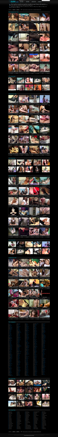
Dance (17, 344)
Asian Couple (11, 5)
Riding (34, 367)
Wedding (43, 367)
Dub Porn (20, 90)
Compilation (17, 332)
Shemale (34, 375)
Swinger (42, 343)
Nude (33, 335)
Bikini (8, 350)
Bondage (9, 358)
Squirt (42, 334)
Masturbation (34, 323)
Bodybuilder (9, 357)
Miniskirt (34, 328)
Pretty (33, 357)
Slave (42, 326)
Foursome (26, 326)
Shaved (34, 373)
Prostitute (34, 360)
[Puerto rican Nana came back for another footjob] (45, 194)
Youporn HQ (29, 172)
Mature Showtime (36, 428)
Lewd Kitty (35, 425)
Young (42, 374)
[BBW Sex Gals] (45, 20)
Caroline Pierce (28, 6)
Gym (25, 340)
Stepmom (43, 335)
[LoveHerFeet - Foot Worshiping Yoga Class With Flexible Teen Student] (34, 184)
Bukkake (9, 365)
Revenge (34, 366)
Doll (16, 352)
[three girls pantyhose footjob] (34, 296)
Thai (42, 348)
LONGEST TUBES (34, 1)
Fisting (17, 372)
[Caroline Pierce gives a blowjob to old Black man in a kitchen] (24, 112)
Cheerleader (9, 375)
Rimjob (34, 368)
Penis (33, 348)
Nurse (34, 336)
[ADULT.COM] (13, 3)
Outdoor (34, 344)
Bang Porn (12, 90)
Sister (42, 324)
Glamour (26, 335)
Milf (33, 327)
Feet (16, 366)
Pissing (34, 352)
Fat (16, 365)
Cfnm (8, 373)
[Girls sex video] (45, 296)
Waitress (43, 365)
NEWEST (14, 9)
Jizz (25, 359)
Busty (8, 367)
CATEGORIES (39, 1)
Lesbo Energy (35, 421)
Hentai (25, 344)
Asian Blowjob (40, 4)
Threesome (43, 349)
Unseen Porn (45, 165)
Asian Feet (35, 4)
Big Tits (9, 349)
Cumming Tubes (27, 421)
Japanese (26, 356)
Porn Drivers (20, 165)
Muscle (34, 332)
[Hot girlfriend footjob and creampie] (34, 112)
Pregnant (34, 356)
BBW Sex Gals (20, 83)
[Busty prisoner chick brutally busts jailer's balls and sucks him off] (13, 184)
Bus (8, 366)
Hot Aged (35, 416)
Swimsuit (43, 342)
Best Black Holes (19, 421)
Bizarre (9, 352)
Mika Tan (19, 7)
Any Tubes (12, 247)
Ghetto (25, 333)
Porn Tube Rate (46, 247)
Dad (16, 343)
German (26, 332)
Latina (25, 366)
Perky (33, 349)
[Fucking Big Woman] (45, 184)
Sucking (42, 340)
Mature (34, 324)
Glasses (26, 336)
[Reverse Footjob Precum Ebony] (24, 153)
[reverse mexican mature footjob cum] (13, 30)
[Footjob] (34, 71)
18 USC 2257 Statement (26, 435)
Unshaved (43, 360)
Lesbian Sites (35, 420)
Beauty (9, 344)
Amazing (9, 328)
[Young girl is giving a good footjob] (24, 194)
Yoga (42, 373)
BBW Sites (27, 420)
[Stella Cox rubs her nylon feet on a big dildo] (34, 20)
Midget (34, 326)
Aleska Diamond (14, 6)
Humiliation (26, 349)
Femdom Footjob (21, 4)
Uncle (42, 357)
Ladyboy (26, 364)
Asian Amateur (16, 5)
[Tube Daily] (45, 266)
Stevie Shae (15, 7)
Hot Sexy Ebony (27, 414)
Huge (25, 348)
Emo (16, 356)
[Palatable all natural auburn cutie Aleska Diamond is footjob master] (13, 20)
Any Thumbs (45, 172)
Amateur (9, 327)
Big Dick (9, 348)
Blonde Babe (30, 5)
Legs (25, 368)
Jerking (25, 358)
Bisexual (9, 351)
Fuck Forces (12, 165)
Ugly (42, 356)
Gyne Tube (29, 247)
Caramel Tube (44, 428)
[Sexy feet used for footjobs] (24, 184)
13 (37, 9)
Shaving (34, 374)
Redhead (34, 364)
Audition (9, 335)
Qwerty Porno (12, 83)
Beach (9, 343)
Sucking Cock (21, 5)
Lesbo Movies (35, 422)
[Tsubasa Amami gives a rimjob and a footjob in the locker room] (24, 102)
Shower (42, 323)
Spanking (43, 331)
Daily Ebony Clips (19, 423)
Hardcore (26, 343)
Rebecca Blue (45, 6)
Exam (17, 359)
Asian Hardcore (12, 4)
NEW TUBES (27, 1)
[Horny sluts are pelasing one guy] (13, 286)
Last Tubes (37, 90)
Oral (33, 340)
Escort (17, 358)
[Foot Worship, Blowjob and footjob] (13, 194)
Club (17, 328)
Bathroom (9, 340)
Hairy (25, 341)
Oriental (34, 343)
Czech (17, 342)
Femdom (17, 367)
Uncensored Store (37, 165)
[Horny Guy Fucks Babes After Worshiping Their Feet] (13, 153)
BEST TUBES (21, 1)
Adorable (9, 325)
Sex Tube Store (29, 254)
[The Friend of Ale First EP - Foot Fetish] (34, 286)
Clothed (17, 327)
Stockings (43, 336)
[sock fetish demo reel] (13, 296)
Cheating (9, 374)
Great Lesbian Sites (36, 415)
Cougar (17, 334)
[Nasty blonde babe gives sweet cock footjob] (13, 71)
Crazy (17, 336)
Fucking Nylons (35, 412)
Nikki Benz (40, 6)
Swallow (42, 341)
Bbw (8, 341)
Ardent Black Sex (19, 420)
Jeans (25, 357)
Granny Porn (35, 414)
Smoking (43, 328)
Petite (33, 350)
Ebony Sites (27, 413)
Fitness (17, 373)
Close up (17, 326)
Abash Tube (37, 172)
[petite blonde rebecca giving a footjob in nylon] (24, 20)
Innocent (26, 352)
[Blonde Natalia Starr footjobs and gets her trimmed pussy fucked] (45, 30)
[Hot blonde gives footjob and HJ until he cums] (24, 286)
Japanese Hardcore (45, 4)
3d (8, 323)
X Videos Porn (44, 421)
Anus (8, 331)
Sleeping (43, 327)
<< (23, 9)
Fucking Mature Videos (28, 428)
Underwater (43, 358)
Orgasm (34, 341)
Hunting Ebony (27, 416)
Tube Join (37, 83)
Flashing (17, 374)
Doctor (17, 350)
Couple (17, 335)
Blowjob (9, 356)
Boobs (9, 359)
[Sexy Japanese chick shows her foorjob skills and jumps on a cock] (24, 30)
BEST (10, 9)
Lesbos (35, 424)
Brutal (8, 364)
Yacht (42, 372)
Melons (34, 325)
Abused (9, 324)
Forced (25, 325)
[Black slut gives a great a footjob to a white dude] (34, 102)
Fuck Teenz (35, 413)
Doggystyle (17, 351)
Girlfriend (26, 334)
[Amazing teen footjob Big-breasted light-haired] (45, 112)
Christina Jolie (23, 6)
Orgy (33, 342)
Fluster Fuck (29, 90)
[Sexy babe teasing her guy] (34, 276)
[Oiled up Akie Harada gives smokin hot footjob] (34, 194)
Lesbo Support (35, 423)
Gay (25, 331)
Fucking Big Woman (28, 425)
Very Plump (43, 416)
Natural (34, 333)
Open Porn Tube (44, 424)
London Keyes (36, 6)
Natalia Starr (18, 6)
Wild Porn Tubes (12, 172)
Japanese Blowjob (26, 5)
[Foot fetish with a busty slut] (34, 153)
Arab (8, 332)
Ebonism (18, 425)
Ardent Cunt (45, 83)
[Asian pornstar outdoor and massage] (24, 276)
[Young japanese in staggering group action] (13, 266)
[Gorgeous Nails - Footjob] (45, 204)
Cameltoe (9, 368)
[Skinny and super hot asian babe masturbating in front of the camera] (45, 71)
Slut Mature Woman (44, 415)
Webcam (43, 366)
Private (34, 358)
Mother (34, 331)
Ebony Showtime (27, 412)
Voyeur (42, 364)
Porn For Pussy (44, 420)
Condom (17, 333)
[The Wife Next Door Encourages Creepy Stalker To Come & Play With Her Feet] (13, 204)
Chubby (17, 323)
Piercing (34, 351)
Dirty (16, 349)
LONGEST (18, 9)
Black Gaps (18, 422)
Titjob (42, 351)
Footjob (26, 324)
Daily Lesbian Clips (28, 422)
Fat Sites (27, 424)
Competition (17, 331)
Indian (25, 351)
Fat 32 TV (27, 423)
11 (34, 9)
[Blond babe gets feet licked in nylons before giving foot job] (13, 276)
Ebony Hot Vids (19, 428)
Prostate (34, 359)
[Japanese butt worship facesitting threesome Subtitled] (24, 204)
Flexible (17, 375)
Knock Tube (37, 247)
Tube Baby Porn (46, 254)
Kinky (25, 360)
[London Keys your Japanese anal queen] (24, 296)
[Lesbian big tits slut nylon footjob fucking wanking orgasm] (45, 153)
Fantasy (17, 364)
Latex (25, 365)
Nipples (34, 334)
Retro (33, 365)
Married (26, 374)
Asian (8, 333)
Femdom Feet (16, 4)
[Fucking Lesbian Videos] (45, 102)
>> (40, 9)
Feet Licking (31, 4)
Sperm (42, 332)
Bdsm (8, 342)
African (9, 326)
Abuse (30, 435)
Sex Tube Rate (20, 254)
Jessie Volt (32, 6)
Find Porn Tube (44, 423)
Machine (26, 372)
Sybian (42, 344)
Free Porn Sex (44, 422)
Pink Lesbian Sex (44, 412)
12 (35, 9)
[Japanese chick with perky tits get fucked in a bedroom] (24, 71)
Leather (26, 367)
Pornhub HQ (45, 90)
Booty (8, 360)
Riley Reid (11, 7)
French (25, 327)
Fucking (26, 328)
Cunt (17, 340)
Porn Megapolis (44, 413)
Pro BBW (43, 414)
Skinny (42, 325)
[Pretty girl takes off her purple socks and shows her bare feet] (13, 102)
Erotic (17, 357)
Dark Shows (18, 424)
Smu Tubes (37, 254)
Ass (8, 334)
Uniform (42, 359)
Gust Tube (20, 247)
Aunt (8, 336)
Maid (25, 373)
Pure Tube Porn (12, 254)
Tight (42, 350)
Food (25, 323)
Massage (26, 375)
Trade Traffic (32, 435)
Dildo (17, 348)
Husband (26, 350)
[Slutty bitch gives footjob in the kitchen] (45, 286)
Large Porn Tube (44, 425)
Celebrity (9, 372)
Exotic (17, 360)
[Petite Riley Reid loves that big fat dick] (13, 112)
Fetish (17, 368)
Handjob (26, 342)
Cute (17, 341)
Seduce (34, 372)
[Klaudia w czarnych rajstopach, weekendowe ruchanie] (34, 204)
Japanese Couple (27, 4)
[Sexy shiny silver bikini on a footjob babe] (34, 266)
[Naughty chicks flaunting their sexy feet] (45, 276)
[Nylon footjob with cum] (34, 30)
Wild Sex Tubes (20, 172)
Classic (17, 324)
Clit (16, 325)
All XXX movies (29, 83)
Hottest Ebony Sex (28, 415)
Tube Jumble (28, 165)
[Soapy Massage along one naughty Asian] (24, 266)
